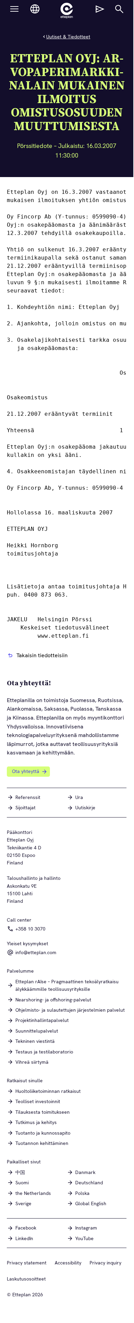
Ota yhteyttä (25, 771)
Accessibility (68, 1263)
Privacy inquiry (105, 1263)
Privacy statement (26, 1263)
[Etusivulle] (67, 10)
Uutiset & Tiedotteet (68, 37)
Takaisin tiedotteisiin (42, 655)
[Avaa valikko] (14, 9)
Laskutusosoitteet (26, 1279)
